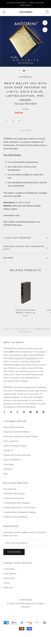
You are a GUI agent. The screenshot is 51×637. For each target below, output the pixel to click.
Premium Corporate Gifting (15, 517)
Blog (5, 473)
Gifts (22, 329)
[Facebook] (4, 411)
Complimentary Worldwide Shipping (19, 512)
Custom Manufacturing (13, 498)
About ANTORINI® (11, 459)
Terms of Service (10, 441)
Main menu (14, 329)
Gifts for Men (31, 329)
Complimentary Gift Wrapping (16, 503)
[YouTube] (30, 411)
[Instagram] (17, 411)
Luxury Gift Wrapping (17, 238)
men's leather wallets (18, 355)
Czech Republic (10, 573)
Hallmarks (7, 469)
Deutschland (8, 578)
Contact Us (8, 450)
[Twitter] (11, 411)
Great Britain (8, 569)
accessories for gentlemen (25, 358)
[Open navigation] (4, 12)
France (6, 583)
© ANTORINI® (25, 600)
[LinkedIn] (37, 411)
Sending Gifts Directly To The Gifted (19, 507)
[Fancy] (43, 411)
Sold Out (25, 131)
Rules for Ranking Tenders (15, 445)
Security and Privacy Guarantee (17, 455)
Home (5, 329)
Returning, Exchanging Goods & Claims (20, 436)
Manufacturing (9, 489)
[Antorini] (25, 12)
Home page (8, 464)
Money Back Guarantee (13, 427)
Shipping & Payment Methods (16, 431)
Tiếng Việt (8, 587)
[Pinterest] (24, 411)
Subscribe (14, 552)
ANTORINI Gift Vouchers (14, 493)
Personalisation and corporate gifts (23, 248)
